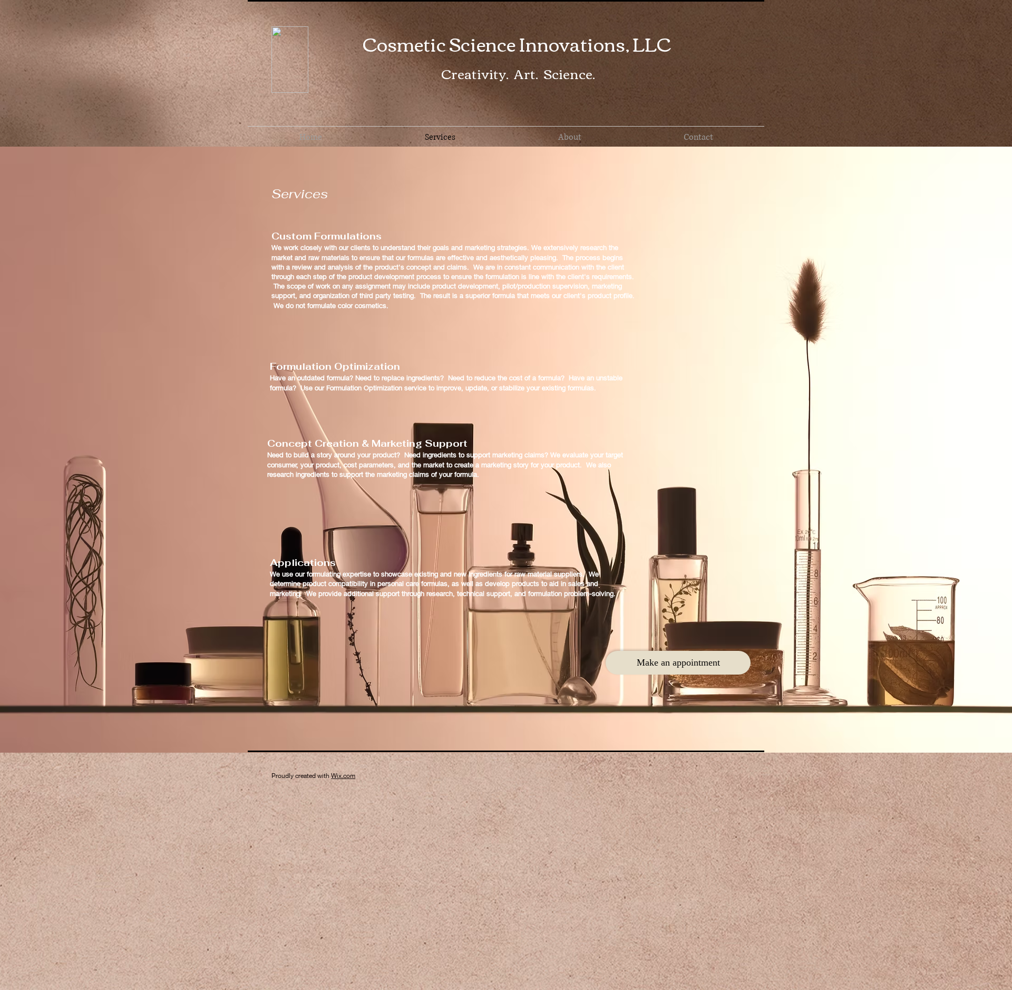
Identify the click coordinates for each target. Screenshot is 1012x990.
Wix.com (343, 776)
